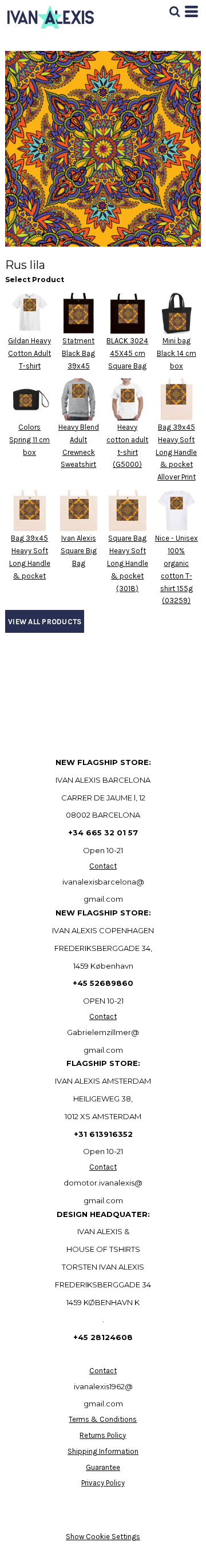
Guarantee (103, 1467)
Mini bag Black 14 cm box (176, 353)
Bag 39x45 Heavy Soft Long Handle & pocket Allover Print (176, 452)
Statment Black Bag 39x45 (78, 353)
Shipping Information (103, 1451)
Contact (103, 866)
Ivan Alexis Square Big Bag (79, 551)
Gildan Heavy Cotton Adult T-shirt (29, 353)
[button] (174, 11)
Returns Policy (103, 1435)
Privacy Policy (103, 1482)
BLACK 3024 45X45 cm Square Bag (127, 353)
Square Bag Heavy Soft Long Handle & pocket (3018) (127, 563)
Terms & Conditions (103, 1419)
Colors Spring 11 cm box (29, 440)
